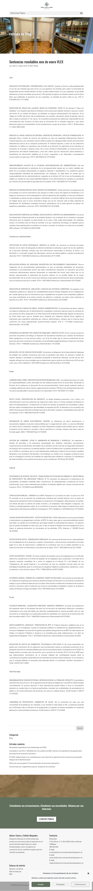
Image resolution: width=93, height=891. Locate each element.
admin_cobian (17, 66)
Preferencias (80, 884)
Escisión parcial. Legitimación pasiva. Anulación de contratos (32, 767)
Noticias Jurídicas (16, 869)
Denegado (60, 884)
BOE (10, 874)
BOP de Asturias (15, 872)
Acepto (41, 884)
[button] (88, 873)
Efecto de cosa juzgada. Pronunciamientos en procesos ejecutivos (34, 763)
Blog (36, 66)
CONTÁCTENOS (46, 819)
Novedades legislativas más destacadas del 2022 (27, 747)
